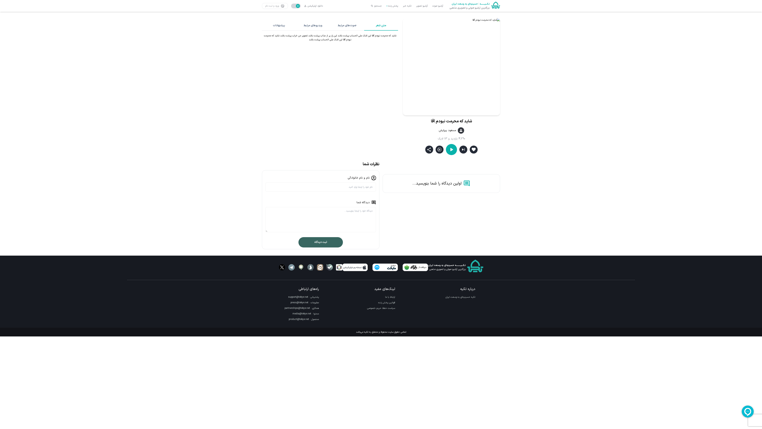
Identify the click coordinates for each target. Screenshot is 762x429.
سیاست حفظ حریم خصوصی (381, 308)
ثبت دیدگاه (320, 242)
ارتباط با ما (390, 297)
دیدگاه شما (363, 202)
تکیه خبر (407, 6)
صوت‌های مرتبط (347, 25)
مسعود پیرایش (447, 130)
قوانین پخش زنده (386, 302)
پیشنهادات (279, 25)
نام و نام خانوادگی (359, 178)
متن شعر (381, 25)
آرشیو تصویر (422, 6)
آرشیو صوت (437, 6)
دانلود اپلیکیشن (315, 6)
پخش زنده (393, 6)
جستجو (378, 6)
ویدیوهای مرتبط (313, 25)
